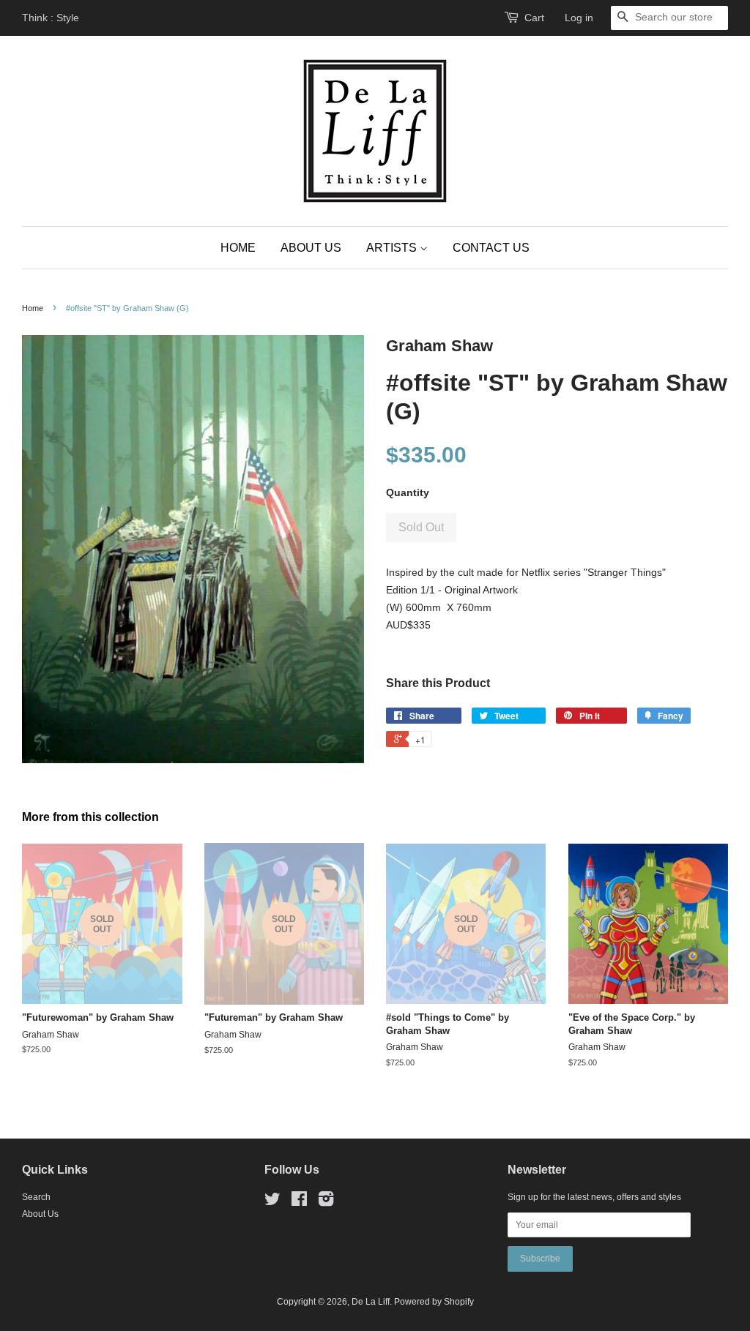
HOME (238, 247)
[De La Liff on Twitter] (272, 1202)
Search (36, 1197)
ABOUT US (311, 247)
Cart (534, 17)
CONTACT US (491, 247)
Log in (579, 17)
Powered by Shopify (434, 1302)
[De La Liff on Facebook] (299, 1202)
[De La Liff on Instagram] (326, 1202)
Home (32, 308)
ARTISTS (393, 247)
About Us (40, 1214)
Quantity (407, 492)
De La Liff (371, 1302)
